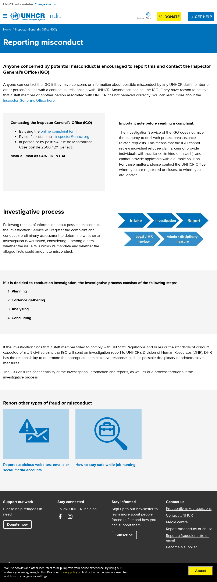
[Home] (24, 16)
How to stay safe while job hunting (105, 464)
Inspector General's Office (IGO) (36, 29)
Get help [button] (203, 16)
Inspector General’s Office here (29, 100)
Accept (200, 570)
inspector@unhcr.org (72, 136)
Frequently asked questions (188, 508)
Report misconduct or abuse (189, 529)
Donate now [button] (17, 524)
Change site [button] (43, 4)
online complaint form (59, 131)
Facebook (60, 516)
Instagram (70, 516)
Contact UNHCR (179, 515)
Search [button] (140, 18)
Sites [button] (148, 18)
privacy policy (69, 572)
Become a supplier (181, 547)
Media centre (177, 522)
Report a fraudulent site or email (187, 538)
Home (7, 29)
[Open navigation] (5, 16)
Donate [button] (171, 16)
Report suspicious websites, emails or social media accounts (36, 467)
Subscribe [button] (124, 535)
